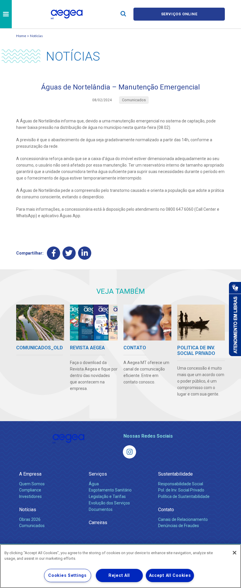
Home (21, 36)
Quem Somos (32, 483)
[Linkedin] (84, 253)
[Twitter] (69, 253)
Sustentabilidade (175, 474)
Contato (166, 509)
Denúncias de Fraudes (178, 525)
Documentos (101, 509)
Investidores (30, 496)
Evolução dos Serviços (109, 503)
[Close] (234, 552)
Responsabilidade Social (180, 483)
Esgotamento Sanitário (110, 490)
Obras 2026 (30, 519)
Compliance (30, 490)
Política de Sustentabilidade (184, 496)
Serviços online (179, 14)
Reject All (119, 575)
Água (94, 483)
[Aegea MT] (129, 452)
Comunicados (32, 525)
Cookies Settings (67, 575)
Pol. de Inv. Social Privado (181, 490)
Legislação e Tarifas (107, 496)
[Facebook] (53, 253)
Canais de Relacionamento (183, 519)
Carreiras (98, 522)
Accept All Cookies (170, 575)
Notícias (36, 36)
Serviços (98, 474)
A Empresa (30, 474)
